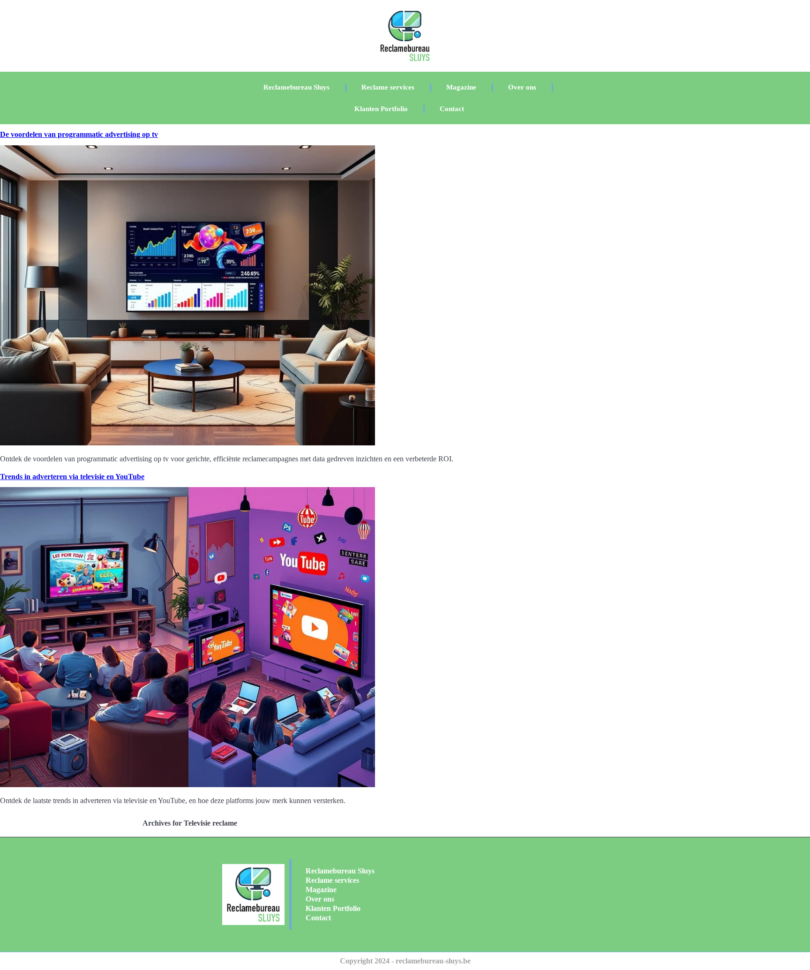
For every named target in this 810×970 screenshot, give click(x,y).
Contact (452, 109)
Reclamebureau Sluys (296, 87)
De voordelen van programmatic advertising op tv (79, 134)
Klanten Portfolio (381, 109)
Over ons (522, 87)
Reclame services (387, 87)
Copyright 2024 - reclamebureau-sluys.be (405, 961)
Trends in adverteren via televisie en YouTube (72, 477)
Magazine (461, 87)
